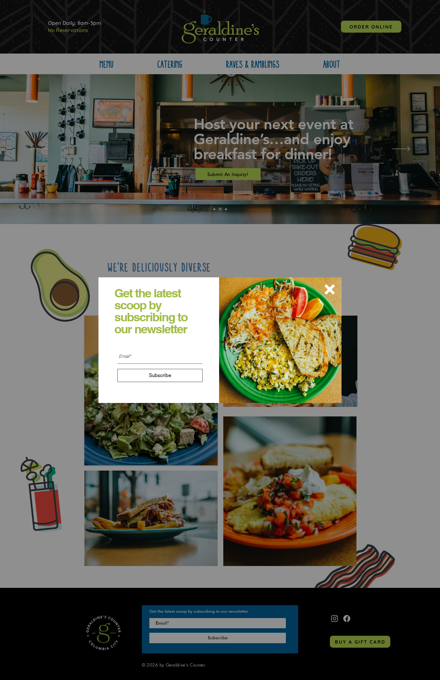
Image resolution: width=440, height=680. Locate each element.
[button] (329, 289)
